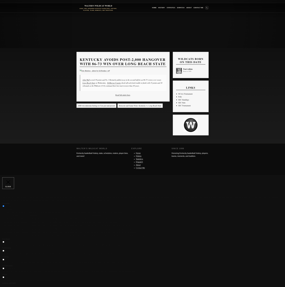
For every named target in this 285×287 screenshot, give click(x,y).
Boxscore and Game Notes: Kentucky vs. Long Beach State (140, 105)
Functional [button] (6, 239)
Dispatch (181, 7)
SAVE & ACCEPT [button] (9, 283)
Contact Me (198, 7)
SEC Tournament (184, 105)
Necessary (8, 206)
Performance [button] (6, 248)
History (161, 7)
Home (154, 7)
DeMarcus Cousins (114, 83)
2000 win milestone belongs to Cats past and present (96, 105)
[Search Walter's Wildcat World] (207, 7)
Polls (180, 97)
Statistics (171, 7)
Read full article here (122, 95)
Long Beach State (89, 83)
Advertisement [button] (7, 265)
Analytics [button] (5, 256)
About (189, 7)
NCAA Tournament (185, 94)
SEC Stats (181, 102)
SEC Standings (183, 100)
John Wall (86, 80)
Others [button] (4, 274)
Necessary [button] (6, 203)
